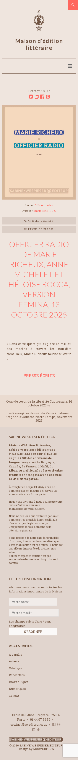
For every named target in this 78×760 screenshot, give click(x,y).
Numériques (17, 689)
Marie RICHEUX (44, 211)
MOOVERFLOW (43, 749)
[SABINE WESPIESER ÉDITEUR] (39, 28)
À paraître (16, 654)
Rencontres (17, 675)
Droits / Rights (18, 682)
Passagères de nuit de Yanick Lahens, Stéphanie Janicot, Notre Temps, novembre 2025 (39, 417)
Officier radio (44, 205)
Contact (14, 695)
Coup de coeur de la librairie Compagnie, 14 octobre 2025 (39, 403)
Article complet (40, 220)
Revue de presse (40, 229)
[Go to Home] (36, 740)
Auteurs (14, 661)
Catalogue (15, 668)
